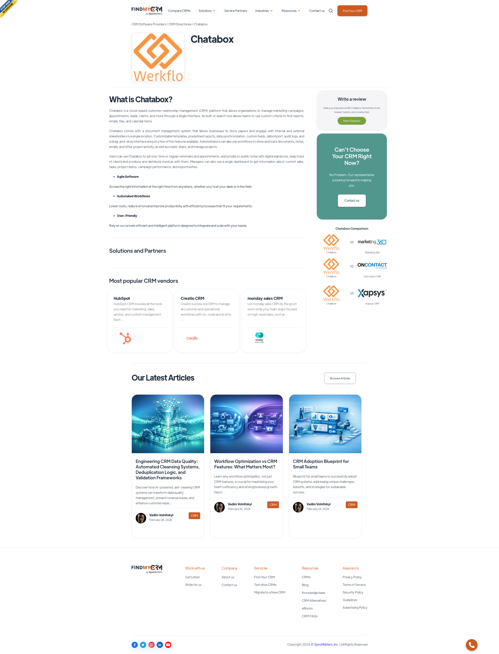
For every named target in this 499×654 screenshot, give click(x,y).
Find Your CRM (352, 10)
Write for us (193, 585)
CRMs (306, 577)
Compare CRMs (179, 11)
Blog (305, 585)
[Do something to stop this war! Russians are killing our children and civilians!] (9, 9)
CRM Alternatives (314, 600)
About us (228, 577)
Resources (289, 11)
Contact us (317, 11)
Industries (262, 11)
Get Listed (192, 577)
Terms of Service (354, 585)
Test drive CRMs (265, 585)
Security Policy (353, 592)
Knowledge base (313, 593)
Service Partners (235, 11)
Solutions (205, 11)
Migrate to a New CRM (269, 592)
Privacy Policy (352, 577)
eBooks (307, 608)
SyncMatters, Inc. (326, 644)
